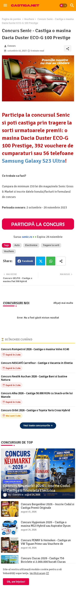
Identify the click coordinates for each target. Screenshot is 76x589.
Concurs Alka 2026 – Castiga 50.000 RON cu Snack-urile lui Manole (37, 395)
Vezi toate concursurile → (38, 425)
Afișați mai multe (63, 303)
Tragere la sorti (51, 245)
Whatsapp (50, 261)
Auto (17, 245)
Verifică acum (37, 573)
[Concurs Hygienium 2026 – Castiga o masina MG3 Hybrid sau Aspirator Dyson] (10, 527)
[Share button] (61, 261)
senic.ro (27, 237)
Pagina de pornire (11, 19)
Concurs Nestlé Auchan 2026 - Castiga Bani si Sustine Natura (34, 378)
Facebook (27, 261)
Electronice (31, 245)
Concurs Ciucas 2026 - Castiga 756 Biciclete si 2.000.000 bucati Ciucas (43, 560)
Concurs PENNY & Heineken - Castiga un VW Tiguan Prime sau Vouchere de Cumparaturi (46, 543)
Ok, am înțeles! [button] (16, 581)
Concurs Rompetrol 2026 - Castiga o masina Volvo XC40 (35, 349)
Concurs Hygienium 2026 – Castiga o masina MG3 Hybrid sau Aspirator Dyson (46, 524)
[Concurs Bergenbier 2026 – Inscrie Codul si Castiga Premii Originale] (10, 509)
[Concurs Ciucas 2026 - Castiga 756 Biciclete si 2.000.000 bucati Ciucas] (10, 563)
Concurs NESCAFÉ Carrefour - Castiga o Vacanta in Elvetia (37, 363)
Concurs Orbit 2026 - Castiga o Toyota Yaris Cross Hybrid (35, 410)
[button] (63, 5)
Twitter (40, 261)
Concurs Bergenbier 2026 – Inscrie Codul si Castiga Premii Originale (47, 506)
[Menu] (5, 5)
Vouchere (29, 19)
